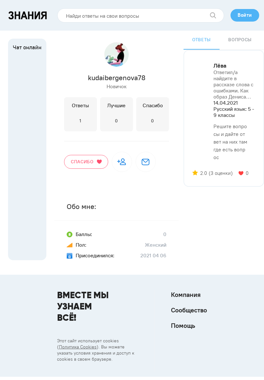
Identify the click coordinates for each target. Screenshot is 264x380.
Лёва (219, 65)
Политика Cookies (78, 347)
